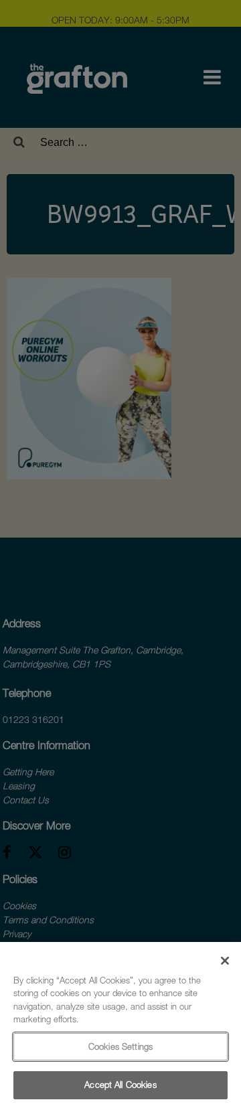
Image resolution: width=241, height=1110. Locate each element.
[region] (120, 1026)
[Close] (225, 960)
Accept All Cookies (120, 1084)
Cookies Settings (120, 1046)
